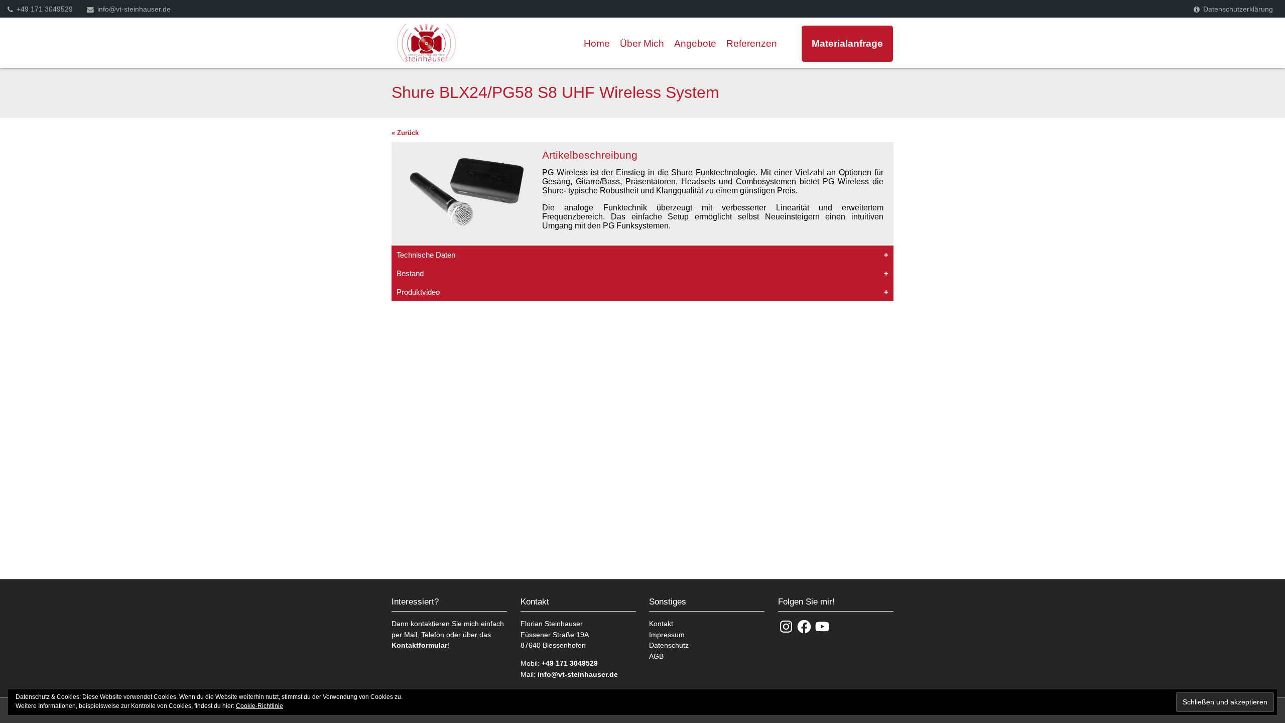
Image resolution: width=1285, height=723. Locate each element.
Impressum (667, 635)
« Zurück (405, 133)
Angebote (695, 43)
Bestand (410, 273)
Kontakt (661, 624)
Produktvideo (418, 292)
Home (597, 43)
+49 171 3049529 (45, 9)
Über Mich (642, 43)
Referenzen (751, 43)
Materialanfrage (847, 43)
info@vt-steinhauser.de (134, 9)
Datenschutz (669, 645)
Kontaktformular (419, 645)
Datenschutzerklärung (1238, 9)
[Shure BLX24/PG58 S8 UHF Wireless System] (467, 239)
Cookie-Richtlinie (259, 705)
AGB (656, 656)
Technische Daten (426, 255)
